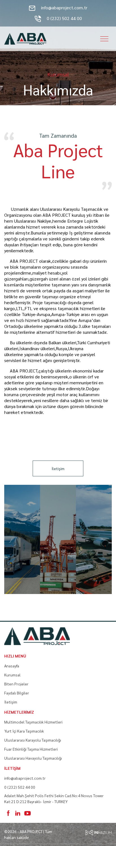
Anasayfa (11, 665)
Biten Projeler (16, 683)
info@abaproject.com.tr (63, 7)
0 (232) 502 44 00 (64, 18)
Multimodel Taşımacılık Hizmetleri (33, 721)
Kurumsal (12, 674)
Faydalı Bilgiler (16, 692)
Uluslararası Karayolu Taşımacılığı (32, 739)
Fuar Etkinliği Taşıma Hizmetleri (31, 748)
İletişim (58, 468)
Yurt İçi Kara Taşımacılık (24, 730)
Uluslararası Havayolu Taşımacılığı (33, 757)
